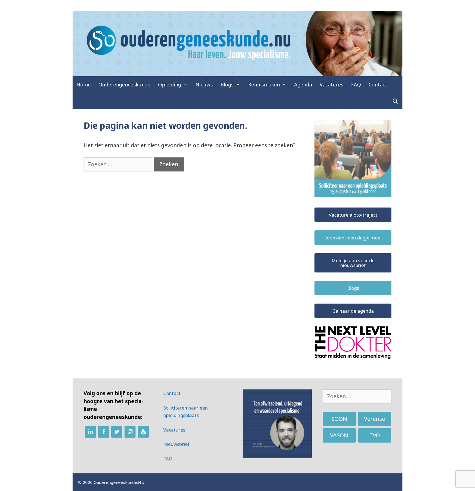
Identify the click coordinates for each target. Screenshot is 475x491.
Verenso (374, 418)
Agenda (303, 84)
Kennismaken (264, 84)
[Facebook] (103, 432)
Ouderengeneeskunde (124, 84)
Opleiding (169, 84)
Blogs (227, 84)
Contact (378, 84)
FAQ (356, 84)
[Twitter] (116, 432)
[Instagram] (130, 432)
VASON (339, 435)
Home (83, 84)
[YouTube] (143, 432)
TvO (374, 435)
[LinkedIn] (90, 432)
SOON (339, 418)
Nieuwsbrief (176, 444)
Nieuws (204, 84)
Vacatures (331, 84)
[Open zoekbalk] (395, 101)
